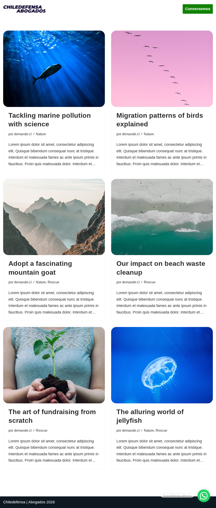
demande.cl (23, 134)
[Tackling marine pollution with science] (54, 69)
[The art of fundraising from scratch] (54, 365)
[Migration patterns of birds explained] (162, 69)
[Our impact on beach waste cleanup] (162, 217)
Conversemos (197, 9)
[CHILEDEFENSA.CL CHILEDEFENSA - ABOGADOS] (25, 9)
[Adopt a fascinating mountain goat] (54, 217)
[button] (203, 495)
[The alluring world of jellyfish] (162, 365)
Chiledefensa (14, 502)
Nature (41, 134)
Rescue (53, 282)
